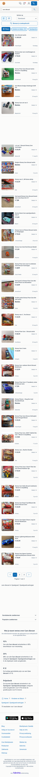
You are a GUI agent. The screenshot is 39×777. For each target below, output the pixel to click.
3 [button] (24, 575)
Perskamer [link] (5, 746)
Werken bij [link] (23, 742)
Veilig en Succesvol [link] (8, 730)
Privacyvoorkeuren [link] (26, 737)
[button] (24, 3)
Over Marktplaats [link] (7, 742)
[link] (4, 3)
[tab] (4, 18)
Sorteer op (20, 15)
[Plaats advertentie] (34, 3)
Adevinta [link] (22, 746)
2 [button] (19, 575)
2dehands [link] (5, 749)
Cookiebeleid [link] (6, 737)
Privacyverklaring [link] (25, 733)
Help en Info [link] (24, 730)
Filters (7, 29)
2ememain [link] (23, 749)
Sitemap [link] (4, 753)
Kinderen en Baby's (17, 29)
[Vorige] (10, 575)
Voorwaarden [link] (6, 733)
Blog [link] (3, 726)
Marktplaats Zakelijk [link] (26, 726)
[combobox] (17, 9)
